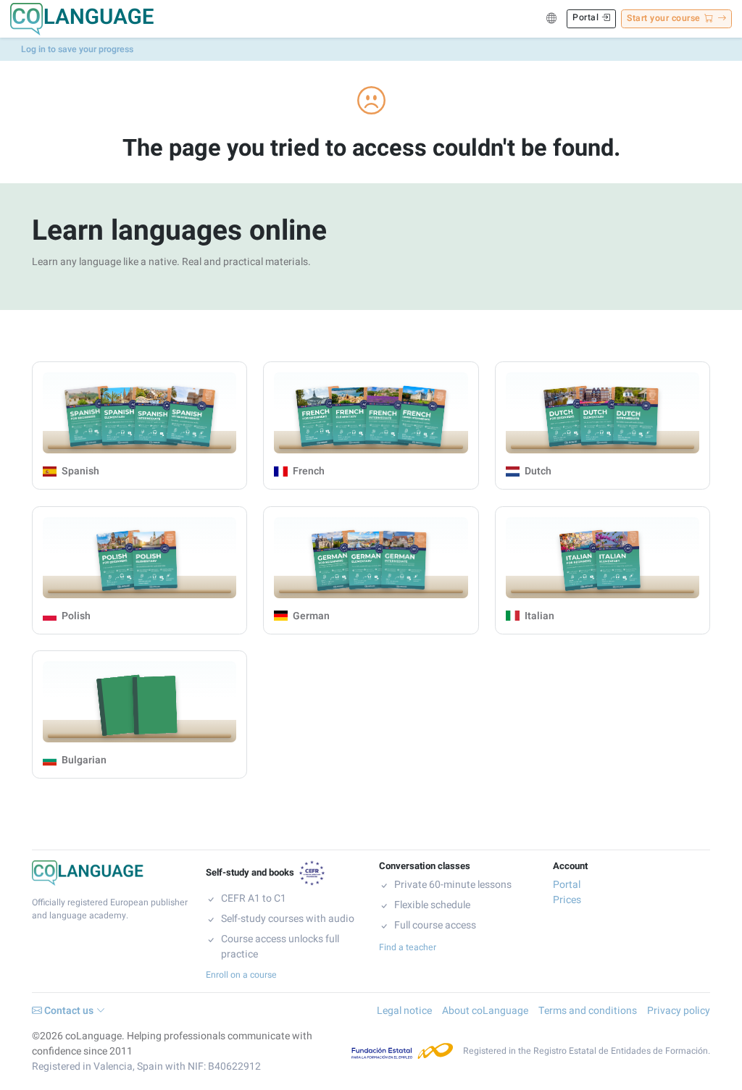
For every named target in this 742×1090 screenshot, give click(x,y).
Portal (586, 17)
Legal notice (404, 1010)
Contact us (68, 1010)
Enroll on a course (241, 974)
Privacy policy (678, 1010)
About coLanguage (485, 1010)
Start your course (664, 18)
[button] (551, 18)
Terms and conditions (587, 1010)
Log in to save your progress (77, 49)
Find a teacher (407, 947)
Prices (567, 899)
